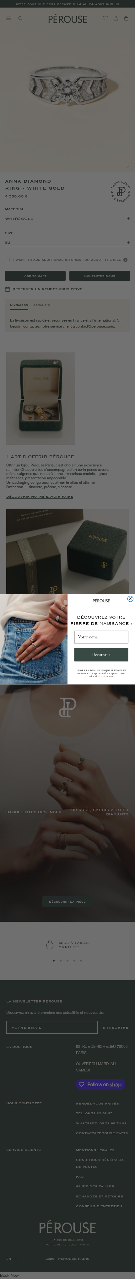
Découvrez (101, 655)
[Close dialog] (130, 599)
